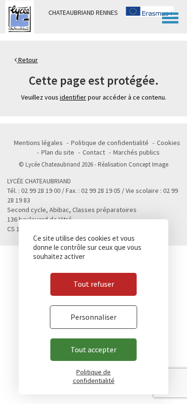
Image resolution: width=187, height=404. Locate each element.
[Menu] (170, 17)
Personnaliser (93, 317)
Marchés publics (136, 152)
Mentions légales (38, 142)
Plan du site (57, 152)
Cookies (168, 142)
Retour (27, 60)
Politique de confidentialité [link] (94, 376)
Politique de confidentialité (110, 142)
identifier (73, 97)
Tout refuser (93, 284)
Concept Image (148, 164)
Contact (93, 152)
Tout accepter (93, 349)
